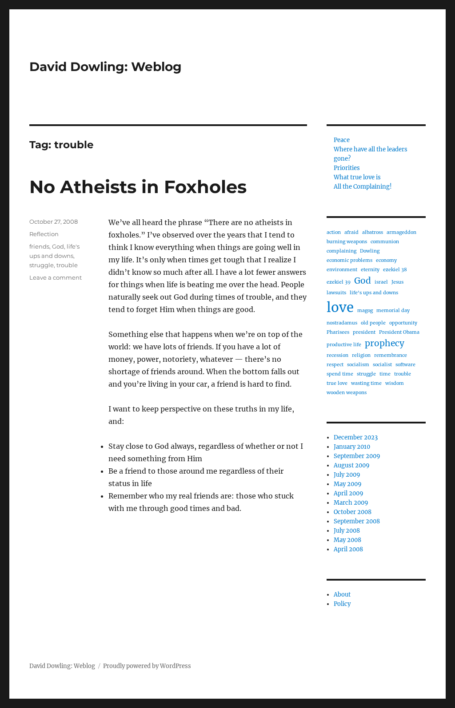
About (342, 594)
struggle (41, 265)
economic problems (349, 260)
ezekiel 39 (339, 282)
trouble (67, 265)
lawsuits (336, 293)
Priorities (347, 168)
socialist (382, 365)
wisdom (394, 383)
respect (335, 365)
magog (365, 310)
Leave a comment (55, 277)
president (364, 332)
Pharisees (338, 332)
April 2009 (348, 493)
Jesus (397, 282)
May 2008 (347, 540)
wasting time (366, 383)
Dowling (369, 251)
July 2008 (347, 530)
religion (361, 355)
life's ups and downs (374, 293)
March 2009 (351, 502)
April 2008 (348, 549)
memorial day (393, 310)
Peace (342, 140)
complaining (341, 251)
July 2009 (347, 475)
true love (337, 383)
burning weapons (347, 242)
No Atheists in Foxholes (138, 187)
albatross (372, 232)
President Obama (399, 332)
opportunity (403, 323)
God (58, 246)
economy (386, 260)
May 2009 (348, 484)
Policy (342, 604)
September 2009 (357, 456)
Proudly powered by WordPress (147, 666)
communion (385, 242)
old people (373, 323)
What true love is (357, 177)
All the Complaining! (363, 186)
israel (381, 282)
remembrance (390, 355)
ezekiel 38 (395, 270)
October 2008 (352, 512)
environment (342, 270)
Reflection (44, 233)
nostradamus (342, 323)
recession (337, 355)
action (334, 232)
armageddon (401, 232)
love (340, 307)
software (405, 365)
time (385, 374)
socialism (358, 365)
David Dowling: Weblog (105, 66)
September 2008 (357, 521)
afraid (351, 232)
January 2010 (352, 447)
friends (39, 246)
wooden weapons (347, 393)
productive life (344, 345)
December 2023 (356, 437)
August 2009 (352, 465)
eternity (370, 270)
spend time (340, 374)
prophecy (384, 343)
